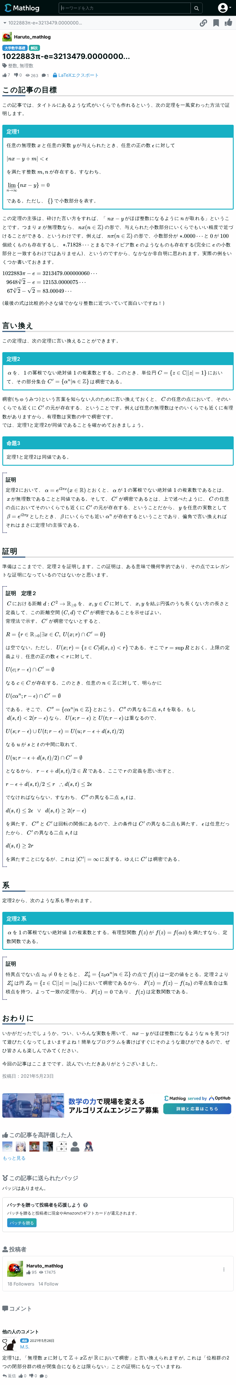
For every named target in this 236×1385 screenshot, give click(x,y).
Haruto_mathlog (32, 37)
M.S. (24, 1347)
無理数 (26, 65)
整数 (12, 65)
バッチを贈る (22, 1222)
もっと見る (14, 1157)
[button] (224, 8)
